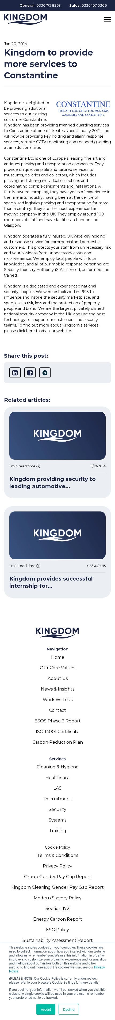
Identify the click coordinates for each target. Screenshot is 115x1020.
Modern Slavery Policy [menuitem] (58, 897)
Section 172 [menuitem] (57, 908)
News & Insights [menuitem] (57, 689)
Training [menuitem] (57, 830)
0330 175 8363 (48, 5)
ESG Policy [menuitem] (57, 929)
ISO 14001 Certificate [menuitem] (57, 731)
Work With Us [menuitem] (57, 699)
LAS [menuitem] (57, 788)
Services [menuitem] (57, 758)
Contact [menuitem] (57, 710)
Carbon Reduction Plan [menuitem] (57, 742)
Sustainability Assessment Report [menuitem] (57, 940)
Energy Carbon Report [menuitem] (57, 919)
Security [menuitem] (57, 809)
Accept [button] (46, 1009)
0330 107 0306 (94, 5)
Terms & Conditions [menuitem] (57, 855)
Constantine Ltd (19, 158)
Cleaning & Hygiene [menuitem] (58, 766)
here (30, 330)
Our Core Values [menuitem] (57, 667)
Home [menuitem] (57, 657)
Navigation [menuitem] (57, 649)
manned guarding (94, 141)
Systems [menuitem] (57, 820)
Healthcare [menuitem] (57, 777)
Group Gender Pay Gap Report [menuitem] (57, 876)
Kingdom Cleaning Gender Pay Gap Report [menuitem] (57, 887)
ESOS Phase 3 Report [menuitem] (57, 720)
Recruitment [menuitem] (57, 798)
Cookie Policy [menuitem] (57, 847)
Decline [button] (68, 1009)
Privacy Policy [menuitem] (57, 866)
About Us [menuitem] (58, 678)
